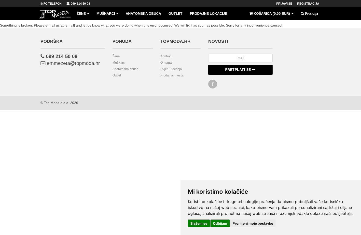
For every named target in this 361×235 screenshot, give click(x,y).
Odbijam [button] (220, 223)
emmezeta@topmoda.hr (72, 63)
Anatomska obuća (143, 13)
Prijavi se (284, 3)
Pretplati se (238, 70)
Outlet (175, 13)
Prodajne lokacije (208, 13)
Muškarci (106, 13)
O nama (166, 62)
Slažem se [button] (198, 223)
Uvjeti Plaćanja (171, 69)
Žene (82, 13)
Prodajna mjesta (171, 75)
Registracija (308, 3)
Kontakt (165, 56)
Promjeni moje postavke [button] (253, 223)
